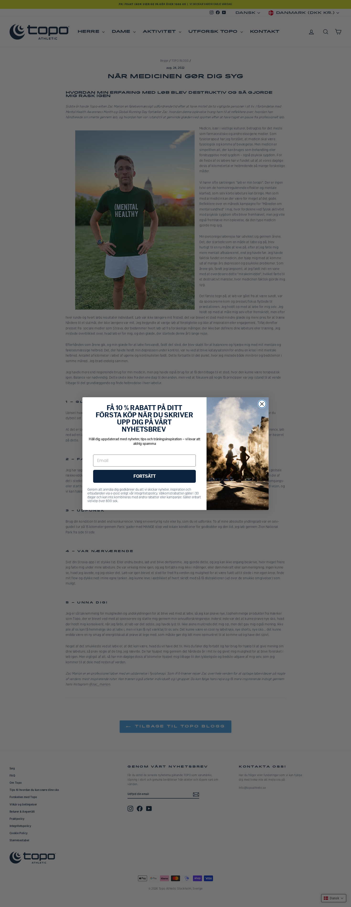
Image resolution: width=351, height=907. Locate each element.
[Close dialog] (262, 404)
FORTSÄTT (144, 476)
